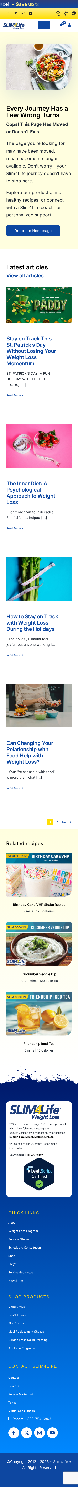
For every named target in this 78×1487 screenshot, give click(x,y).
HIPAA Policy (35, 1154)
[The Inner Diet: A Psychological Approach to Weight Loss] (39, 446)
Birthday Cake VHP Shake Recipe (39, 904)
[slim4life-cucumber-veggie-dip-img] (39, 924)
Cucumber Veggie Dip (39, 974)
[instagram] (23, 13)
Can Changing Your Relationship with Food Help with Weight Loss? (39, 696)
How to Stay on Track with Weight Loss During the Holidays (39, 569)
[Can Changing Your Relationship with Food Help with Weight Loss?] (39, 705)
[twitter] (15, 13)
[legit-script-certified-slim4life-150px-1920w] (39, 1159)
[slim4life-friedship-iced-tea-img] (39, 993)
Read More (13, 395)
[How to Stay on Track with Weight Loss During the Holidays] (39, 579)
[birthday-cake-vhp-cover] (39, 854)
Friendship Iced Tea (39, 1044)
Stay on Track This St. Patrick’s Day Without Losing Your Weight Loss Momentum (39, 292)
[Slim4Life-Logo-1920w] (14, 24)
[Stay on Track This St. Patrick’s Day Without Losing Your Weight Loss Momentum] (39, 305)
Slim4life (60, 1462)
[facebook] (8, 13)
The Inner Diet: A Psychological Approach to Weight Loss (39, 436)
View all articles (25, 276)
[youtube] (30, 13)
